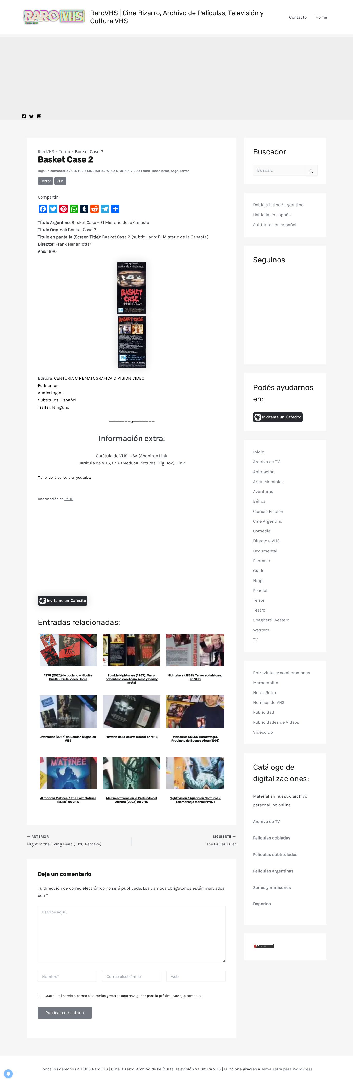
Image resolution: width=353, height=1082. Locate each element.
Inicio (258, 451)
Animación (263, 471)
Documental (265, 550)
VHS (60, 181)
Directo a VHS (266, 540)
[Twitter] (31, 116)
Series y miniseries (272, 887)
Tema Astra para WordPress (286, 1068)
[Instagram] (39, 116)
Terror (64, 151)
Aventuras (263, 491)
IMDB (68, 499)
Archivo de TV (266, 461)
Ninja (258, 580)
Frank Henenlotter (155, 171)
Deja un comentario (53, 171)
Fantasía (261, 560)
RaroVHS (46, 151)
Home (321, 17)
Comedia (262, 531)
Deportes (262, 903)
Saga (174, 171)
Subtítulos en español (274, 224)
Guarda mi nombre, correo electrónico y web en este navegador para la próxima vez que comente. (123, 996)
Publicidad (263, 712)
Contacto (298, 17)
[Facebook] (23, 116)
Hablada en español (272, 214)
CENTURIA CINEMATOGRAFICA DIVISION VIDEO (105, 171)
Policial (260, 590)
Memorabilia (265, 682)
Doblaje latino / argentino (278, 204)
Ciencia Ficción (268, 511)
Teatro (259, 610)
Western (261, 630)
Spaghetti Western (271, 619)
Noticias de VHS (269, 702)
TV (255, 639)
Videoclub (263, 732)
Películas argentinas (273, 870)
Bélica (259, 501)
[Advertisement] (176, 73)
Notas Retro (264, 692)
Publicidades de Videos (276, 722)
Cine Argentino (267, 521)
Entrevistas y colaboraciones (281, 672)
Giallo (258, 570)
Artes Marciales (268, 481)
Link (163, 455)
